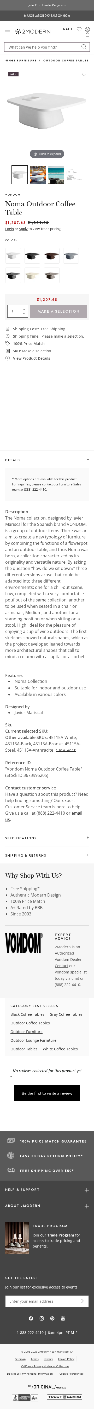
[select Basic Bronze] (52, 256)
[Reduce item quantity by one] (25, 314)
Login (9, 228)
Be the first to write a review (47, 1093)
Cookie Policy (66, 1359)
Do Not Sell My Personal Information (30, 1373)
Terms (35, 1359)
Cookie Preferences (72, 1373)
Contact (61, 965)
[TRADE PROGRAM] (47, 1241)
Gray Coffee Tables (66, 1014)
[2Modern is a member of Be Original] (47, 1386)
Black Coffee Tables (27, 1014)
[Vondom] (24, 944)
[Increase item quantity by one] (25, 308)
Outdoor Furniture (26, 1031)
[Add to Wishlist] (84, 74)
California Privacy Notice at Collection (45, 1366)
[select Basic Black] (32, 256)
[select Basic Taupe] (52, 275)
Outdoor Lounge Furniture (33, 1040)
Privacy (48, 1359)
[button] (87, 34)
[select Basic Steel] (71, 256)
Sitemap (20, 1359)
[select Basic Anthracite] (13, 275)
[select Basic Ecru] (32, 275)
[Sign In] (87, 29)
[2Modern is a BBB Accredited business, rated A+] (25, 1399)
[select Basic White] (13, 256)
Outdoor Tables (24, 1048)
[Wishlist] (79, 29)
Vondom (13, 195)
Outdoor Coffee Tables (66, 60)
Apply (23, 228)
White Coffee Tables (60, 1048)
